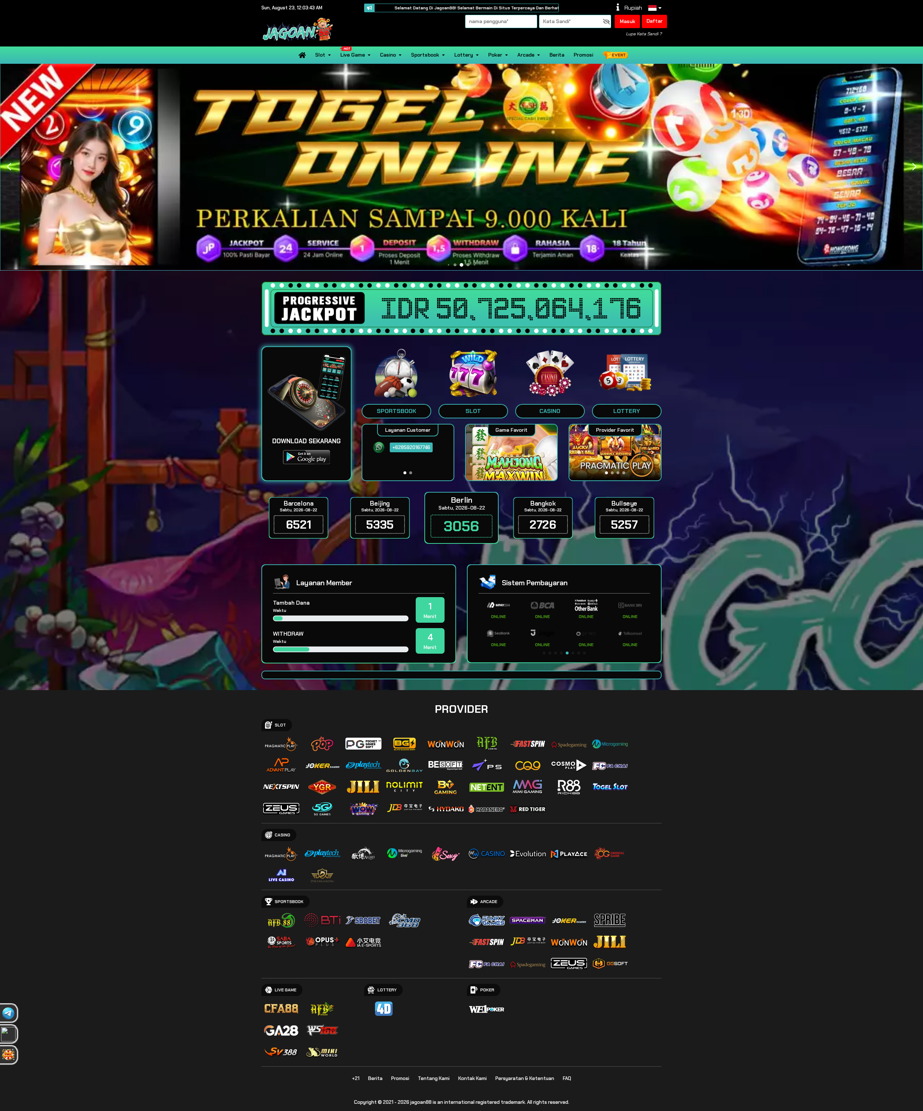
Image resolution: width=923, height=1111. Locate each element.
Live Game (352, 55)
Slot (320, 55)
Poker (495, 55)
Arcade (525, 55)
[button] (914, 167)
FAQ (567, 1078)
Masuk (627, 21)
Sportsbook (425, 55)
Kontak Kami (472, 1078)
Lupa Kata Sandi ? (644, 34)
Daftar (654, 21)
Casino (388, 55)
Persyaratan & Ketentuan (524, 1078)
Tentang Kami (434, 1078)
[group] (615, 452)
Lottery (463, 55)
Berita (556, 55)
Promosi (583, 55)
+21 (355, 1078)
